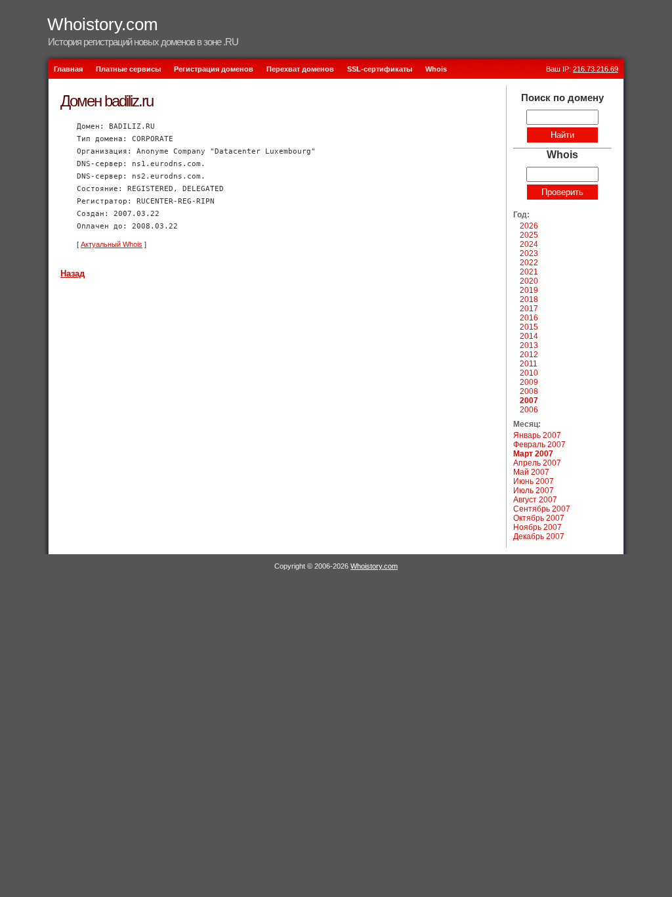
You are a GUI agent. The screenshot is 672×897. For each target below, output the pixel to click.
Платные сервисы (128, 69)
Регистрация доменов (213, 69)
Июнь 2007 (533, 481)
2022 (529, 262)
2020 (529, 281)
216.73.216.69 (595, 69)
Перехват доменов (300, 69)
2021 (529, 271)
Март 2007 (533, 453)
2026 (529, 225)
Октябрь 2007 (538, 518)
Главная (68, 69)
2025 (529, 235)
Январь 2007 (537, 435)
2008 (529, 391)
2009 (529, 382)
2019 (529, 290)
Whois (436, 69)
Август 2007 (535, 499)
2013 (529, 345)
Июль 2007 (533, 490)
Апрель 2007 (537, 463)
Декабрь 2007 (538, 536)
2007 (529, 400)
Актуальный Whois (111, 244)
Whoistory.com (102, 24)
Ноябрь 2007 (537, 527)
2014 (529, 336)
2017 (529, 308)
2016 (529, 317)
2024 (529, 244)
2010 (529, 373)
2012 (529, 354)
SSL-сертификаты (379, 69)
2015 (529, 327)
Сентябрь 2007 (541, 509)
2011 (528, 363)
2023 (529, 253)
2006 (529, 409)
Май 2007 (531, 472)
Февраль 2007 (539, 444)
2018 (529, 299)
